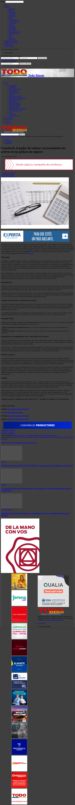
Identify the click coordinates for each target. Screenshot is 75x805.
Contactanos (41, 623)
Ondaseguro (8, 44)
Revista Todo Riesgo (11, 41)
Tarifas (11, 37)
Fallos (10, 18)
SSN (10, 35)
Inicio (2, 136)
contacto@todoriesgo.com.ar (55, 620)
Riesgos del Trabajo (15, 32)
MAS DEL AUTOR (30, 443)
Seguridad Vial (13, 33)
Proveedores (12, 28)
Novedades (8, 143)
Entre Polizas (13, 12)
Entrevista (12, 14)
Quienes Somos (9, 46)
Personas (11, 25)
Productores (12, 26)
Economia (12, 9)
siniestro (31, 253)
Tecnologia (12, 39)
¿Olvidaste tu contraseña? (9, 60)
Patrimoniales (13, 23)
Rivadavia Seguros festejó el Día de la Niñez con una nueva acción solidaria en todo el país (37, 466)
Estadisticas (12, 16)
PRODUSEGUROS (11, 42)
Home (6, 5)
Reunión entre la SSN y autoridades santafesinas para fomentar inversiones (34, 435)
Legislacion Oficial (14, 21)
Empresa (11, 10)
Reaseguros (12, 30)
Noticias (7, 7)
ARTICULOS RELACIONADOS (12, 443)
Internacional (13, 19)
